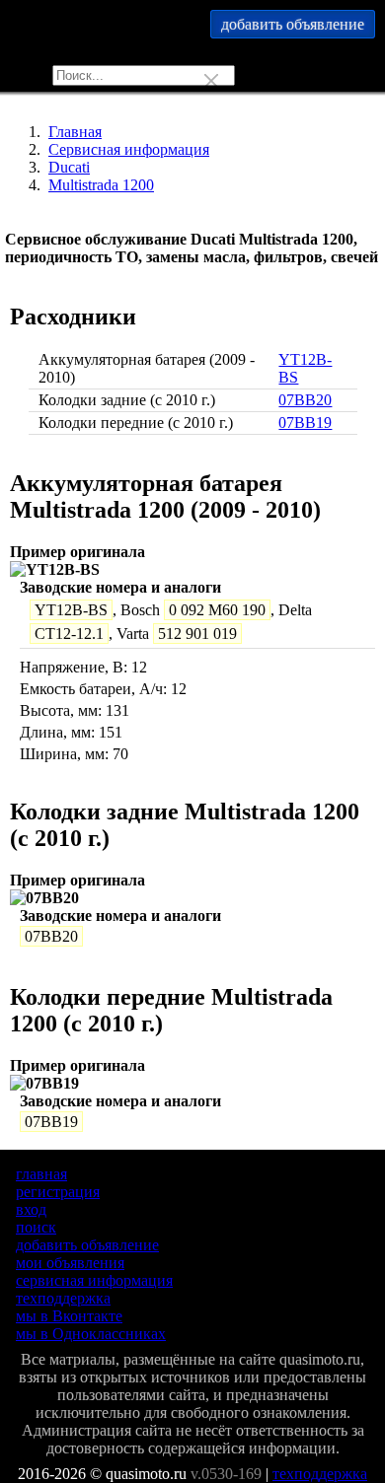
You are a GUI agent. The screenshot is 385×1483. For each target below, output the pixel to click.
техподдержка (63, 1298)
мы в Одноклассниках (91, 1333)
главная (41, 1173)
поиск (36, 1227)
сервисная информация (94, 1280)
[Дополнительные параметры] (183, 81)
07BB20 (305, 399)
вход (31, 1209)
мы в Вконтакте (69, 1315)
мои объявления (70, 1262)
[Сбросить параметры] (211, 81)
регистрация (58, 1191)
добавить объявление (87, 1244)
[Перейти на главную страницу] (192, 29)
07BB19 (305, 422)
